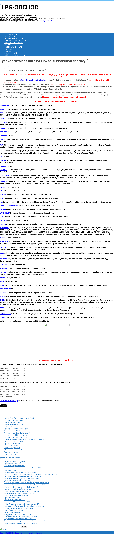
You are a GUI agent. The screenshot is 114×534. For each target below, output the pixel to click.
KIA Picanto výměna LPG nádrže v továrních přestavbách (24, 439)
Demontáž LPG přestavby (13, 441)
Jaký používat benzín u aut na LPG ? (17, 502)
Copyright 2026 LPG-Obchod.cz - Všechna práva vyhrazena (21, 533)
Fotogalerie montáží (13, 38)
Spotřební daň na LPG (12, 497)
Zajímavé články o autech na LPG (16, 495)
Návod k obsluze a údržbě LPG (15, 450)
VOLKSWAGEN (5, 314)
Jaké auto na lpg (10, 470)
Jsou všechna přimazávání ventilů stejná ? (19, 489)
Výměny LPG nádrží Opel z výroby (16, 431)
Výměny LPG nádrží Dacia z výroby (16, 429)
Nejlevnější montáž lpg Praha (15, 461)
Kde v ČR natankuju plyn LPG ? (15, 510)
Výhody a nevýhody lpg (12, 464)
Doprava (8, 49)
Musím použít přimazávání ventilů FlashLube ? (21, 487)
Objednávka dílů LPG (13, 47)
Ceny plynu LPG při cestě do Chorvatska (18, 514)
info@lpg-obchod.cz (46, 20)
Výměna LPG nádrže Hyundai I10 (16, 437)
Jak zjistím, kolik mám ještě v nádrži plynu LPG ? (21, 478)
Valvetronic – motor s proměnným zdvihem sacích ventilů (25, 521)
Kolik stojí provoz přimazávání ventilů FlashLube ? (22, 491)
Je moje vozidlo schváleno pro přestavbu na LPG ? (22, 472)
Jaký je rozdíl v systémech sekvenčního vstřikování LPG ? (24, 485)
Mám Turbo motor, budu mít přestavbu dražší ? (21, 504)
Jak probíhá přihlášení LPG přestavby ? (18, 481)
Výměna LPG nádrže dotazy (14, 420)
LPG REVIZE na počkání (13, 43)
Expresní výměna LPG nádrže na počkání (19, 418)
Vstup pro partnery (11, 452)
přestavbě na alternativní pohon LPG (35, 80)
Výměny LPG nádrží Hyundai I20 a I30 (17, 435)
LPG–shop (8, 45)
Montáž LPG (9, 36)
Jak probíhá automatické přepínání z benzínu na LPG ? (23, 476)
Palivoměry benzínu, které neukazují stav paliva (21, 517)
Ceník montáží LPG (12, 53)
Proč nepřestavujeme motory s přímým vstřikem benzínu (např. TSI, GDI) (30, 474)
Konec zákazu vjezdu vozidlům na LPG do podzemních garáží (26, 483)
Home (6, 66)
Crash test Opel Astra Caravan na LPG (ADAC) (21, 523)
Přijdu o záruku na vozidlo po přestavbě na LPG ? (22, 508)
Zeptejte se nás (10, 454)
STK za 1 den (9, 426)
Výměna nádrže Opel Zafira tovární (17, 433)
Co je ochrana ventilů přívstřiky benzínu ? (19, 493)
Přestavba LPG (10, 34)
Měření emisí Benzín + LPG (15, 55)
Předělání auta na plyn (9, 401)
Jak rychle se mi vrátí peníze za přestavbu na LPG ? (22, 468)
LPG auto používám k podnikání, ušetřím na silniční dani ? (25, 506)
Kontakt (8, 51)
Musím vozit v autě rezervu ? (14, 500)
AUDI (2, 109)
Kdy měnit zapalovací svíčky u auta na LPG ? (20, 519)
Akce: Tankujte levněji (12, 448)
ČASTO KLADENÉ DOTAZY (10, 458)
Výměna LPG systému (12, 443)
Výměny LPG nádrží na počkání (17, 41)
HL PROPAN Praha (11, 446)
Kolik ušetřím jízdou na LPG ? (14, 466)
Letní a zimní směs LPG (12, 512)
